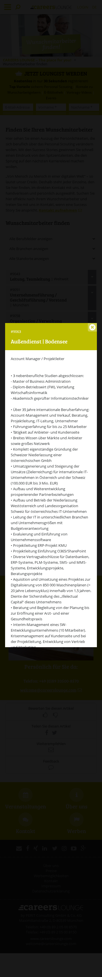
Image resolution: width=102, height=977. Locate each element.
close (92, 327)
